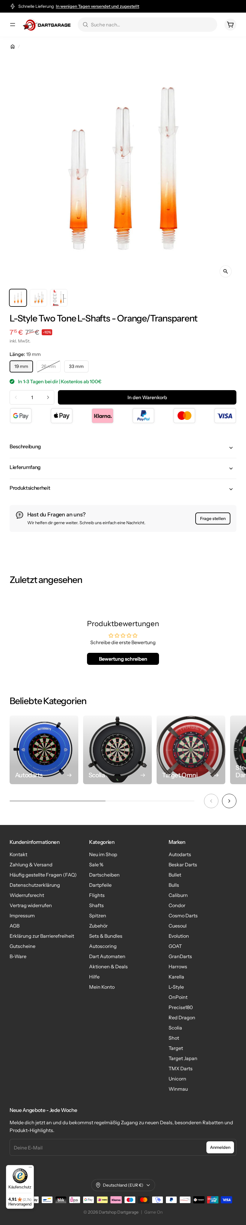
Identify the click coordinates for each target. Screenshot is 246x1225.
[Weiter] (229, 801)
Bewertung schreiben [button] (123, 659)
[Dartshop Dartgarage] (46, 25)
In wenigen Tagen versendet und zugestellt (97, 6)
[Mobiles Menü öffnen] (12, 24)
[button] (123, 448)
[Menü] (30, 1168)
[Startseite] (13, 46)
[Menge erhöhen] (48, 397)
